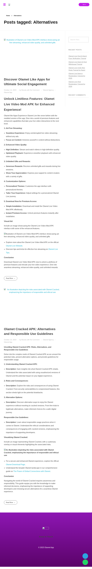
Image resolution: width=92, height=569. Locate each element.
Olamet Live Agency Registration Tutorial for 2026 (77, 76)
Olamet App (8, 92)
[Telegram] (85, 556)
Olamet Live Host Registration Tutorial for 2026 (77, 84)
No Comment (34, 90)
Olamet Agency (48, 90)
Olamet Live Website (14, 246)
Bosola (24, 90)
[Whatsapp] (85, 562)
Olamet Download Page (15, 464)
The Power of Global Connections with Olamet (31, 471)
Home (8, 15)
